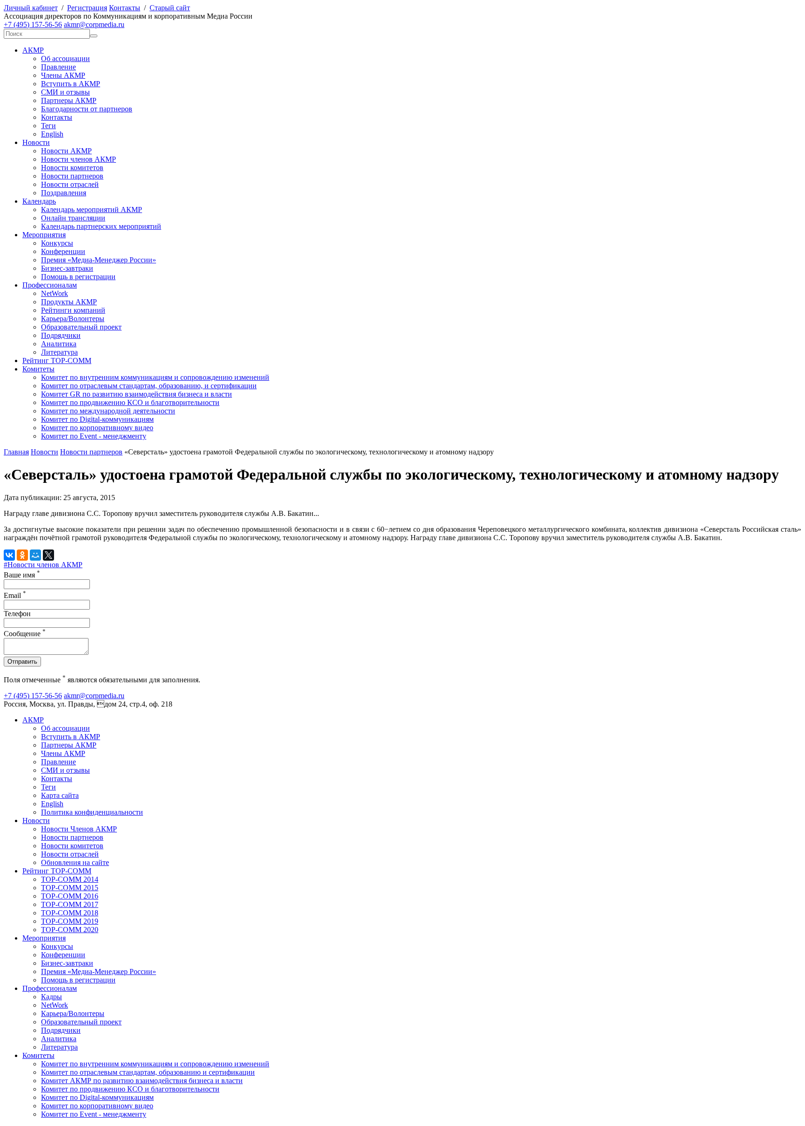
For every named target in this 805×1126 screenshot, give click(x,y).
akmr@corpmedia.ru (94, 24)
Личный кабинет (31, 8)
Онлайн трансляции (73, 218)
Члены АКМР (63, 75)
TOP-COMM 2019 (69, 921)
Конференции (63, 251)
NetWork (54, 293)
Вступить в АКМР (70, 84)
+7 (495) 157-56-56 (33, 24)
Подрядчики (61, 335)
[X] (48, 555)
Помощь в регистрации (78, 277)
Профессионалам (49, 285)
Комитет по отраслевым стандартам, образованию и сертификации (148, 1072)
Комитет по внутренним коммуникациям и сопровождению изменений (155, 377)
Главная (16, 452)
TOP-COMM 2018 (69, 913)
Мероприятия (44, 235)
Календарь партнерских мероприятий (101, 226)
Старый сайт (170, 8)
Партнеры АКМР (68, 100)
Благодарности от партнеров (86, 109)
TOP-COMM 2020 (69, 930)
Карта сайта (60, 795)
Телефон (17, 614)
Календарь (39, 201)
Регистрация (87, 8)
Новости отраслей (70, 184)
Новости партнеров (72, 176)
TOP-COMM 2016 (69, 896)
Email (15, 595)
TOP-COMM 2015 (69, 888)
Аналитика (58, 344)
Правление (58, 67)
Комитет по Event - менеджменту (93, 436)
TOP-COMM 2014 (69, 879)
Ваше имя (22, 575)
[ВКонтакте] (9, 555)
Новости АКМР (66, 151)
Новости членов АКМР (78, 159)
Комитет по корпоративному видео (97, 428)
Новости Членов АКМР (79, 829)
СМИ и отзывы (65, 92)
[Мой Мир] (35, 555)
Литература (59, 352)
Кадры (51, 997)
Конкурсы (57, 243)
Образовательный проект (81, 327)
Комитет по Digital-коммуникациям (97, 419)
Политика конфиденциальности (92, 812)
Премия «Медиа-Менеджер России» (98, 260)
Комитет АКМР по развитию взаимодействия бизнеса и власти (142, 1081)
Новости (36, 142)
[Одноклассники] (22, 555)
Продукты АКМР (69, 302)
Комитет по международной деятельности (108, 411)
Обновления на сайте (75, 862)
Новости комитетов (72, 168)
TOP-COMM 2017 (69, 904)
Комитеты (38, 369)
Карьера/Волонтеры (72, 319)
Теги (48, 126)
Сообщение (25, 634)
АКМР (33, 50)
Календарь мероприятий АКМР (91, 209)
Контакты (124, 8)
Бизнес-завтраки (67, 268)
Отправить (22, 661)
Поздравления (63, 193)
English (52, 134)
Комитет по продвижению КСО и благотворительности (130, 402)
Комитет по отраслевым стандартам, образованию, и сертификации (149, 386)
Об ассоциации (65, 58)
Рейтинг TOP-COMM (56, 360)
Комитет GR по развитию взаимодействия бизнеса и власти (136, 394)
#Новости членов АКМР (43, 565)
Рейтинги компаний (73, 310)
